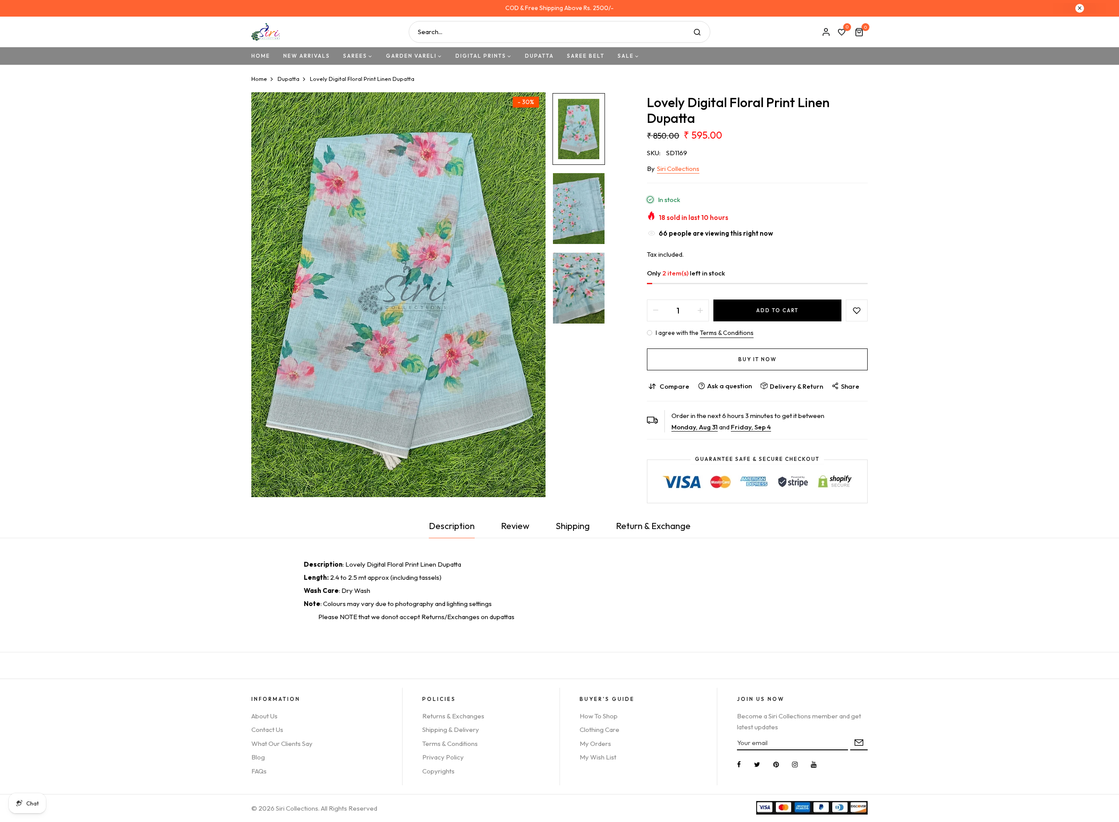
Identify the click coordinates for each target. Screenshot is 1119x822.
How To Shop (599, 716)
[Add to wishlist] (857, 310)
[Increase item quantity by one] (700, 310)
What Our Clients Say (282, 743)
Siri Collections (678, 168)
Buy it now (757, 359)
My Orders (595, 743)
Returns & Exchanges (453, 716)
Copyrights (438, 771)
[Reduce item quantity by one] (655, 310)
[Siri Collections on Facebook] (739, 764)
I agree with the (704, 333)
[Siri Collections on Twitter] (757, 764)
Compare (674, 386)
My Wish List (598, 757)
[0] (841, 32)
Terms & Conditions (727, 333)
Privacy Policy (443, 757)
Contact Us (267, 729)
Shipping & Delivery (450, 729)
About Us (264, 716)
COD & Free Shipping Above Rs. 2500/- (559, 8)
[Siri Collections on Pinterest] (776, 764)
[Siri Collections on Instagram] (795, 764)
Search (697, 32)
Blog (258, 757)
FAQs (259, 771)
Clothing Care (599, 729)
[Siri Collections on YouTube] (814, 764)
